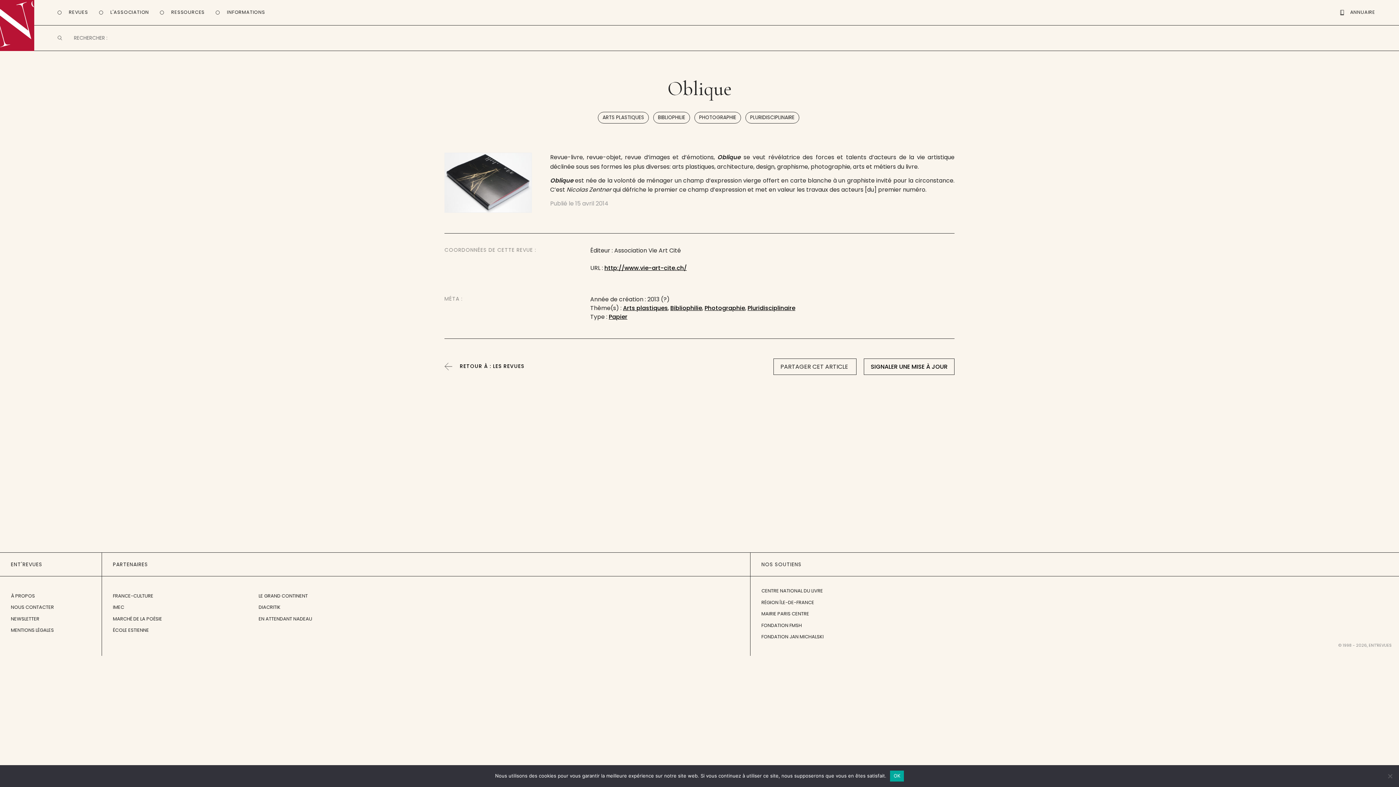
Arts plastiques (623, 117)
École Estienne (131, 630)
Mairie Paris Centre (785, 613)
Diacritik (270, 607)
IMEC (118, 607)
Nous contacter (32, 607)
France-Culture (133, 595)
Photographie (717, 117)
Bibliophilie (671, 117)
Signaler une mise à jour (909, 367)
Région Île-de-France (787, 602)
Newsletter (25, 618)
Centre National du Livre (792, 590)
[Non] (1390, 776)
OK (897, 776)
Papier (618, 317)
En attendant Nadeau (285, 618)
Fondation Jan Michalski (792, 636)
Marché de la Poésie (137, 618)
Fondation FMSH (781, 625)
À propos (23, 595)
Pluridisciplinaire (772, 117)
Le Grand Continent (283, 595)
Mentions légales (32, 630)
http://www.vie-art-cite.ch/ (645, 268)
